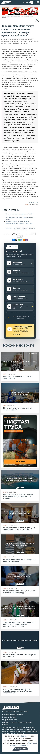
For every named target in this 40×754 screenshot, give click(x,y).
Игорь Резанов (33, 203)
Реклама (13, 717)
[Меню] (38, 2)
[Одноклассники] (24, 240)
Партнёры (5, 717)
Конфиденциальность (9, 720)
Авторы (13, 714)
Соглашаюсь (20, 748)
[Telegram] (21, 240)
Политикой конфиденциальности (23, 744)
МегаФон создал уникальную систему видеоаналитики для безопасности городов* (19, 222)
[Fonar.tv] (6, 2)
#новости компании (20, 230)
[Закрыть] (37, 20)
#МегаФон (8, 228)
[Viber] (26, 240)
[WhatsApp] (19, 240)
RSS (3, 712)
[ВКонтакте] (13, 240)
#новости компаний (29, 228)
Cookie (23, 736)
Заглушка (19, 714)
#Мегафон (17, 228)
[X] (16, 240)
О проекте (5, 714)
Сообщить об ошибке (20, 712)
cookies (19, 728)
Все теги (9, 712)
